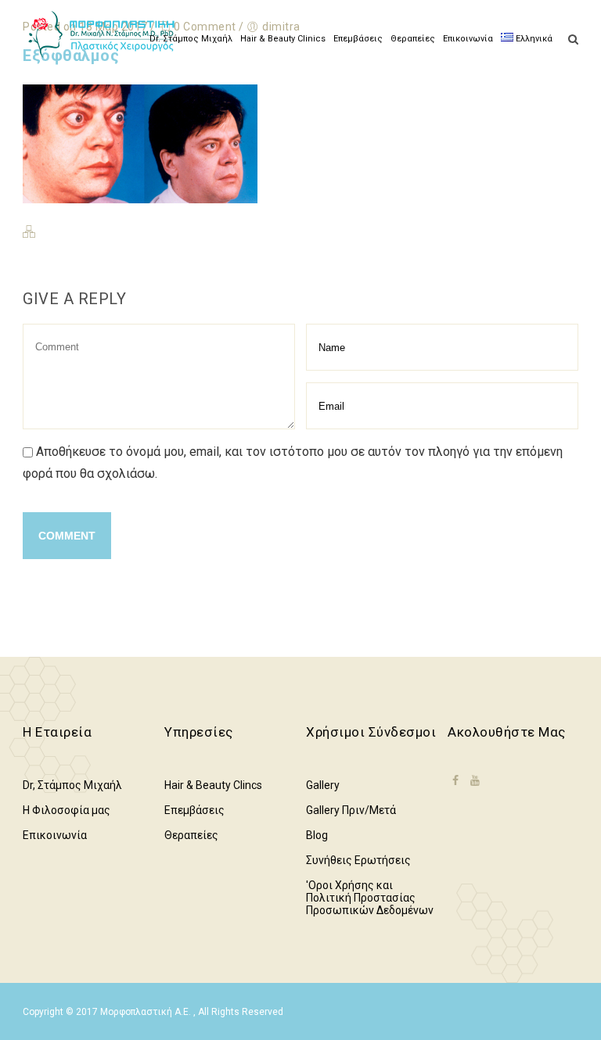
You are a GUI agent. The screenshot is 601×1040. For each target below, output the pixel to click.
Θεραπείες (412, 39)
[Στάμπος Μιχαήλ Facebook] (455, 790)
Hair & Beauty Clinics (283, 39)
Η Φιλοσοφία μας (66, 810)
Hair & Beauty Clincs (213, 785)
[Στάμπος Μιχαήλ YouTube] (475, 780)
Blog (317, 835)
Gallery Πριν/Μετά (351, 810)
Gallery (323, 785)
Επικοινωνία (468, 39)
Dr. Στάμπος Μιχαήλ (190, 39)
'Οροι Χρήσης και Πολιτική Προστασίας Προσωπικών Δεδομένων (370, 897)
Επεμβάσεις (358, 39)
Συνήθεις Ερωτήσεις (358, 860)
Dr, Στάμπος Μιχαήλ (72, 785)
